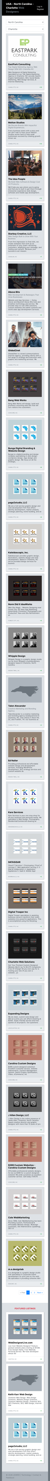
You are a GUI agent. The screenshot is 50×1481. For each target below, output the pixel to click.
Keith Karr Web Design (20, 1394)
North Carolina (23, 4)
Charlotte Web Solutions (21, 962)
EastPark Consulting (19, 64)
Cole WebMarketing (19, 1217)
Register (40, 9)
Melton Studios (16, 122)
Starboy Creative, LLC (20, 233)
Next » (40, 1292)
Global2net (14, 350)
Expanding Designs (18, 1013)
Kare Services (15, 812)
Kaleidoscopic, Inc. (18, 552)
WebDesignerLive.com (20, 1342)
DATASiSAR (14, 862)
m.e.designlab (16, 1269)
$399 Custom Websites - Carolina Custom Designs (22, 1166)
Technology (26, 1475)
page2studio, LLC (17, 502)
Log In (39, 6)
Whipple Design (16, 656)
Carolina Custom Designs (22, 1063)
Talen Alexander (17, 706)
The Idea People (16, 179)
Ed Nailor (13, 760)
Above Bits (14, 292)
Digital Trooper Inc (18, 912)
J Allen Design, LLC (18, 1115)
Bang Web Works (17, 400)
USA (9, 4)
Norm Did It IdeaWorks (20, 604)
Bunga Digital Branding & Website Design (21, 449)
